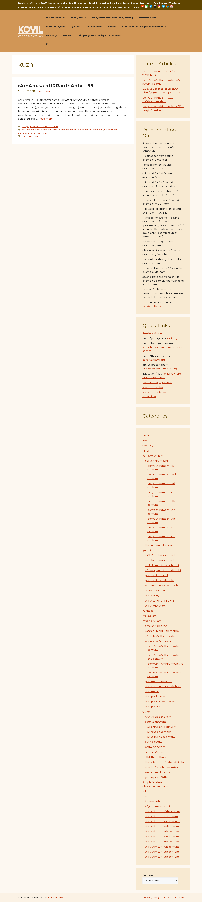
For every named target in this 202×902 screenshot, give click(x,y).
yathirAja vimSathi (156, 777)
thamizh (147, 796)
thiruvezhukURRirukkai (159, 600)
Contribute (110, 7)
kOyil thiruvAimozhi (157, 806)
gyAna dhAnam (159, 3)
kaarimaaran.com (153, 377)
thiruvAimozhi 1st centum (161, 816)
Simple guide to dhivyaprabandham (100, 35)
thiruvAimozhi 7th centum (162, 846)
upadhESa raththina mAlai (161, 767)
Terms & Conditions (173, 897)
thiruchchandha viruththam (163, 686)
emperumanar (43, 129)
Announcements (37, 7)
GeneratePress (54, 897)
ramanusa (35, 133)
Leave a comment (31, 136)
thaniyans (77, 17)
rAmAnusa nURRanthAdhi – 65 (55, 86)
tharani (45, 133)
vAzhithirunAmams (157, 772)
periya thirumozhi (156, 460)
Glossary (51, 35)
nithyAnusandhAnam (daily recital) (112, 17)
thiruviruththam (155, 605)
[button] (47, 44)
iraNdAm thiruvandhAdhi (161, 555)
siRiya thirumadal (156, 590)
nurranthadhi (81, 129)
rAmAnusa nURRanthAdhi (44, 126)
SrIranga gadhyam (159, 731)
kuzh (54, 129)
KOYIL (30, 29)
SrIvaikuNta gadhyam (161, 736)
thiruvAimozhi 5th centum (162, 836)
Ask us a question (81, 7)
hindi (145, 450)
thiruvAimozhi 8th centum (162, 851)
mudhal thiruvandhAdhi (160, 560)
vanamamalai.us (152, 387)
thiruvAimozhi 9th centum (162, 856)
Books (134, 3)
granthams (123, 3)
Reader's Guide (152, 305)
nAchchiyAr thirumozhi (160, 635)
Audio (146, 435)
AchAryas (54, 3)
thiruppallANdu (155, 696)
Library (135, 7)
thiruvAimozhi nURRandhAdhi (164, 762)
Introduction (53, 17)
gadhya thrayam (155, 721)
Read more (45, 118)
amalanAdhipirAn (156, 625)
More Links (149, 396)
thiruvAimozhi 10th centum (162, 811)
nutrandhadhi (96, 129)
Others (112, 26)
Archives (147, 875)
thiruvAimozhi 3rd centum (162, 826)
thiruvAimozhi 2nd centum (162, 821)
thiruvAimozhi (94, 26)
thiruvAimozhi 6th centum (162, 841)
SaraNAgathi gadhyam (161, 726)
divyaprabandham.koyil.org (159, 368)
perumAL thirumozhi (158, 681)
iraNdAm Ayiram (56, 26)
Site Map (144, 3)
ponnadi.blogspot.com (157, 382)
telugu (146, 791)
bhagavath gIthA (84, 3)
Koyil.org (23, 3)
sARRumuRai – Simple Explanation (142, 26)
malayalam (149, 615)
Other (146, 711)
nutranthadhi (111, 129)
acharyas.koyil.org (153, 359)
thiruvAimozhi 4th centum (162, 831)
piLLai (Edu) (67, 3)
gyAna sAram (153, 741)
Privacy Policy (151, 897)
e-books (68, 35)
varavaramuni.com (154, 392)
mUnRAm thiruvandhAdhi (162, 565)
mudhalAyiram (147, 17)
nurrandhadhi (65, 129)
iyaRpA (75, 26)
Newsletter (124, 7)
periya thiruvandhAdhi (159, 580)
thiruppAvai (152, 706)
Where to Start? (38, 3)
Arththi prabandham (158, 716)
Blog (145, 440)
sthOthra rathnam (156, 757)
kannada (148, 610)
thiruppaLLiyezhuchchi (160, 701)
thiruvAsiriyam (154, 595)
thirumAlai (152, 691)
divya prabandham (105, 3)
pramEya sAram (155, 746)
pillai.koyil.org (172, 373)
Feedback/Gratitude (59, 7)
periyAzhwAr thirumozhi (160, 641)
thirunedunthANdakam (160, 545)
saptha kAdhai (154, 752)
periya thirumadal (156, 575)
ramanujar (23, 133)
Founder (97, 7)
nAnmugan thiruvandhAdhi (163, 570)
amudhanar (28, 129)
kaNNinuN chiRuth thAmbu (163, 630)
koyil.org (172, 338)
